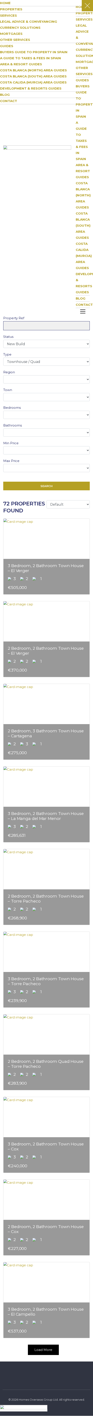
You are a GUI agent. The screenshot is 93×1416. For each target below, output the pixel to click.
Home (5, 3)
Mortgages (11, 34)
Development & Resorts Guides (30, 88)
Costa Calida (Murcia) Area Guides (84, 256)
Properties (11, 9)
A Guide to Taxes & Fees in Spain (30, 58)
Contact (84, 305)
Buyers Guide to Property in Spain (33, 52)
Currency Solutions (20, 28)
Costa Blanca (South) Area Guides (83, 225)
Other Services (15, 40)
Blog (5, 95)
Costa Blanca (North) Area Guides (83, 195)
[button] (83, 311)
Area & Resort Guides (83, 171)
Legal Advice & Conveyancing (28, 21)
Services (8, 15)
